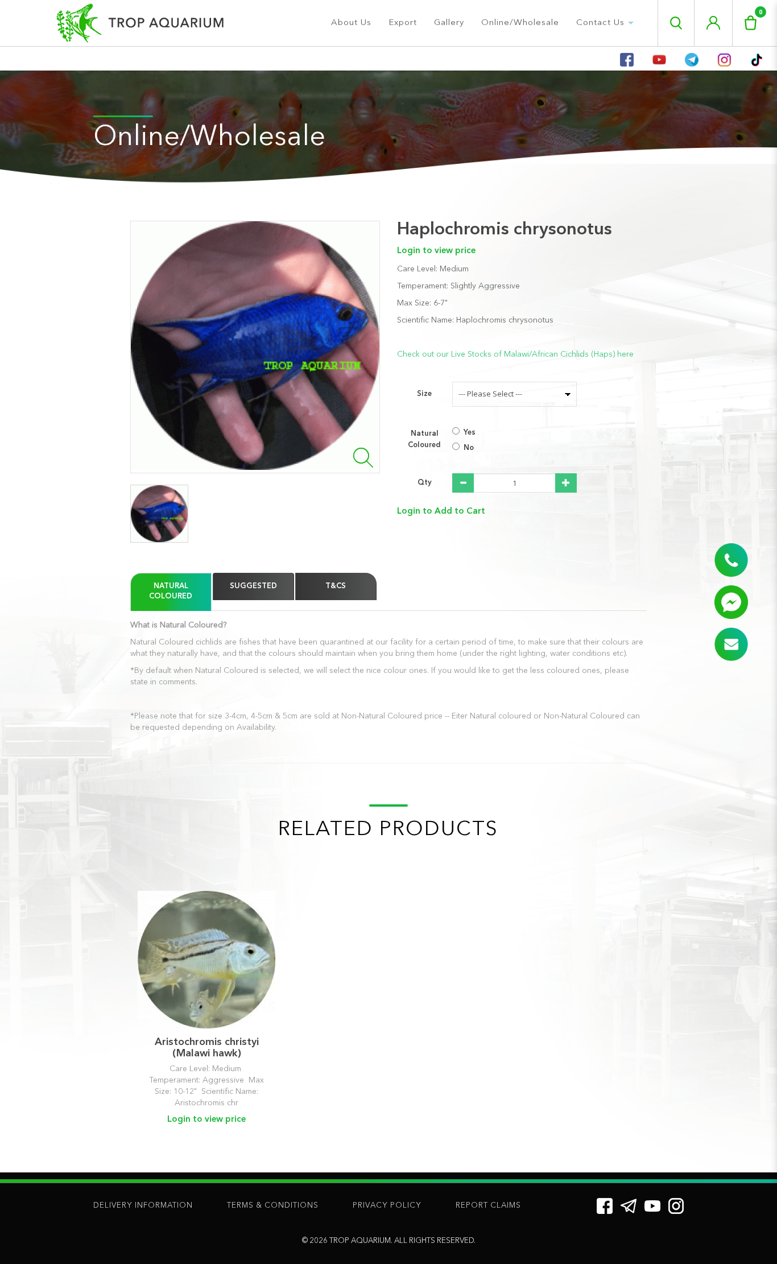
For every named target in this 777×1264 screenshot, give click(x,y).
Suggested (253, 586)
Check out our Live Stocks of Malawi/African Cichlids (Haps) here (515, 354)
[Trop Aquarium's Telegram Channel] (629, 1206)
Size (424, 394)
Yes (470, 432)
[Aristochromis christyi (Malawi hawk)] (206, 959)
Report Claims (488, 1205)
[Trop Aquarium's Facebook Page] (605, 1206)
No (469, 448)
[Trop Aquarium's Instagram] (676, 1206)
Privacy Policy (387, 1205)
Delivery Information (143, 1205)
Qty (425, 482)
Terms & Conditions (273, 1205)
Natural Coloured (424, 439)
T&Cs (335, 586)
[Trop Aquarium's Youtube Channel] (652, 1206)
